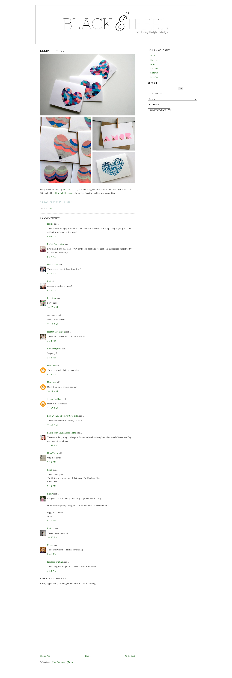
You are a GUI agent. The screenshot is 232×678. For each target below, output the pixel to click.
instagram (154, 77)
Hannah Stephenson (56, 332)
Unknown (51, 365)
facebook (154, 68)
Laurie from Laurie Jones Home (61, 433)
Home (87, 656)
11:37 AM (52, 408)
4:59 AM (52, 571)
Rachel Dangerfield (55, 244)
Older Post (130, 656)
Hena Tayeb (52, 453)
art (50, 209)
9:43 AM (52, 273)
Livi (49, 281)
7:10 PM (51, 486)
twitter (153, 64)
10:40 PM (52, 537)
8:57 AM (52, 257)
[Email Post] (40, 205)
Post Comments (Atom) (63, 662)
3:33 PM (51, 341)
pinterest (154, 73)
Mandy (50, 545)
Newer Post (45, 656)
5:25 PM (51, 462)
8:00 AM (52, 236)
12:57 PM (52, 445)
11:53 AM (52, 425)
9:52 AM (52, 290)
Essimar (66, 189)
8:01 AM (52, 554)
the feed (154, 60)
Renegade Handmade (64, 193)
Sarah (49, 470)
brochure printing (55, 562)
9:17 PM (51, 520)
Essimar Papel (52, 50)
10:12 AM (52, 391)
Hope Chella (52, 264)
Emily (50, 494)
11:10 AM (52, 324)
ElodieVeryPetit (54, 349)
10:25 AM (52, 307)
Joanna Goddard (54, 399)
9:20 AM (52, 374)
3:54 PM (51, 358)
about (152, 56)
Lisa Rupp (51, 298)
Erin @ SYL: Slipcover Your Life (62, 416)
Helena (50, 224)
